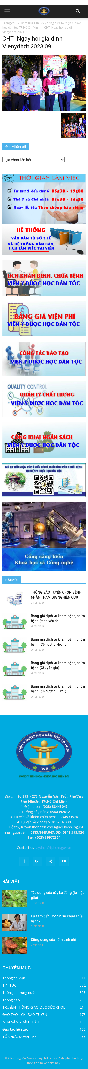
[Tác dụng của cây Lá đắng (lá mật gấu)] (14, 898)
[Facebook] (24, 861)
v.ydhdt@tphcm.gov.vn (53, 847)
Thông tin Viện (13, 978)
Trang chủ (9, 23)
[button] (79, 11)
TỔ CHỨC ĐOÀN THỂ (19, 1036)
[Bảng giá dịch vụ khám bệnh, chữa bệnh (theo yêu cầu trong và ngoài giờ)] (14, 621)
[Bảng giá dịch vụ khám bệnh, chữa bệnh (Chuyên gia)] (14, 668)
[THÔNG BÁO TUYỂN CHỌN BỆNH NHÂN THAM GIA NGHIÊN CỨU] (14, 598)
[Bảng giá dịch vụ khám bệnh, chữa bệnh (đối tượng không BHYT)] (14, 645)
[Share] (50, 861)
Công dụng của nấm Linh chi (53, 940)
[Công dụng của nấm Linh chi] (14, 945)
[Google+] (37, 861)
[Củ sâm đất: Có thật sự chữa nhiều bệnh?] (14, 922)
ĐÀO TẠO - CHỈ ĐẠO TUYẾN (24, 1014)
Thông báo (11, 1000)
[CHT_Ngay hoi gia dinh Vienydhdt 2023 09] (44, 83)
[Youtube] (64, 861)
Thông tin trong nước (19, 992)
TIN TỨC (9, 985)
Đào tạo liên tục (15, 1029)
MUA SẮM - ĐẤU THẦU (20, 1022)
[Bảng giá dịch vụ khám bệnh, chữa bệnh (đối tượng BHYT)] (14, 692)
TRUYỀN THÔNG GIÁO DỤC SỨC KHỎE (33, 1007)
